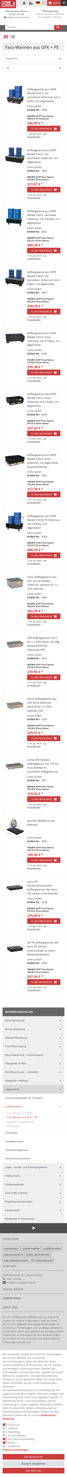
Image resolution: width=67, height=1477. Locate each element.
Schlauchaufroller (14, 1184)
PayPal (11, 1442)
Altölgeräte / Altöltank (16, 1080)
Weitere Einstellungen (16, 1449)
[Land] (38, 3)
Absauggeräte (13, 1254)
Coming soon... (13, 1298)
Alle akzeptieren (33, 1456)
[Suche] (58, 27)
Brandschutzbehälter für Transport (23, 1098)
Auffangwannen (13, 1106)
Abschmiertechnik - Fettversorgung (24, 1055)
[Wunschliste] (44, 3)
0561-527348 (18, 14)
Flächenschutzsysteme (17, 1158)
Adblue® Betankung (16, 1037)
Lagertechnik (12, 1089)
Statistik (12, 1428)
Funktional (14, 1446)
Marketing (14, 1431)
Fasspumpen (12, 1210)
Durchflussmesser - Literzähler (21, 1072)
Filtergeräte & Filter (15, 1063)
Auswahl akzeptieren (33, 1463)
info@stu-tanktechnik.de (18, 17)
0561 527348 (14, 1278)
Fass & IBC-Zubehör (16, 1193)
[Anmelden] (24, 3)
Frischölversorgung (15, 1046)
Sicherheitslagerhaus (16, 1150)
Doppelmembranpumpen (18, 1201)
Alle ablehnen (34, 1470)
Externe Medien (17, 1435)
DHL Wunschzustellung (21, 1439)
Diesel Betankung (14, 1020)
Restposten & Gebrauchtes (20, 1218)
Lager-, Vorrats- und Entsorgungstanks (26, 1167)
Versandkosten (34, 136)
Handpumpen (12, 1175)
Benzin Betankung (15, 1029)
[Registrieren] (31, 3)
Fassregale (11, 1132)
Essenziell (13, 1424)
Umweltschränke (14, 1141)
